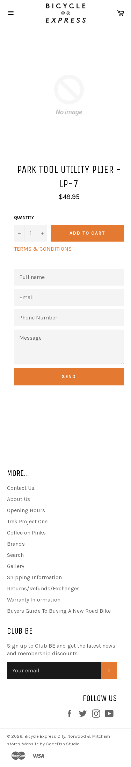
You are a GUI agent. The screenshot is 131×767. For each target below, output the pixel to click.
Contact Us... (22, 488)
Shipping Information (34, 577)
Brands (16, 543)
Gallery (15, 566)
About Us (18, 499)
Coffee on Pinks (26, 532)
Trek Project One (27, 521)
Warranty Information (33, 599)
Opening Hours (26, 510)
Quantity (24, 217)
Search (15, 555)
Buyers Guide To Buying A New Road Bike (59, 610)
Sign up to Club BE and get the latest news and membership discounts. (61, 649)
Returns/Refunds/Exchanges (43, 588)
